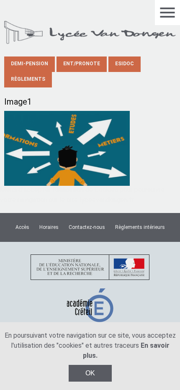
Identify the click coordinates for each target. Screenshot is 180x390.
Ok (90, 373)
